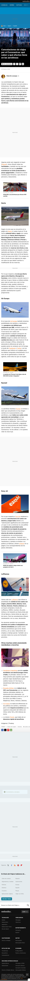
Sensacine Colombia (21, 967)
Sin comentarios (7, 64)
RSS (15, 865)
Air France (6, 703)
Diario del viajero (11, 726)
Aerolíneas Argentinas (10, 670)
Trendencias (5, 950)
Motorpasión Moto (20, 942)
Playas (17, 890)
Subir (24, 911)
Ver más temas (6, 899)
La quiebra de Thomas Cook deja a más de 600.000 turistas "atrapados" (14, 375)
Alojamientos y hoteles (7, 881)
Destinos (4, 887)
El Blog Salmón (19, 950)
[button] (12, 76)
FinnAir (12, 717)
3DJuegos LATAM (20, 963)
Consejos (4, 5)
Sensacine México (20, 965)
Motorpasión (19, 940)
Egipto (9, 25)
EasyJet (17, 516)
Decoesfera (5, 953)
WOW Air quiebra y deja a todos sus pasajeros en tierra (13, 566)
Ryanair (4, 164)
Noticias (19, 5)
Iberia (10, 231)
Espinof (17, 932)
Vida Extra (18, 922)
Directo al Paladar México (8, 970)
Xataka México (5, 963)
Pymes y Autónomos (21, 953)
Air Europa (13, 321)
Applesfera (4, 924)
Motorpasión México (21, 970)
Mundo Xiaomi (5, 929)
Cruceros (4, 890)
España (12, 5)
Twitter (17, 64)
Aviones (20, 726)
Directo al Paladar (6, 940)
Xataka (3, 920)
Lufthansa (14, 599)
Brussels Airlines (8, 688)
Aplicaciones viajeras (7, 893)
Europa (26, 5)
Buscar (27, 905)
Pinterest (18, 865)
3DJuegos (18, 920)
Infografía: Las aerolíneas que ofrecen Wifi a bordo (14, 195)
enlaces (21, 543)
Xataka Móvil (5, 922)
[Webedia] (26, 1)
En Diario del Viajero (8, 192)
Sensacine (18, 930)
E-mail (23, 64)
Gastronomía (19, 881)
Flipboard (20, 64)
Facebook (14, 64)
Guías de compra (6, 878)
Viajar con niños (20, 893)
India (4, 25)
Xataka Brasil (5, 965)
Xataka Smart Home (7, 926)
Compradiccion (5, 955)
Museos (18, 878)
